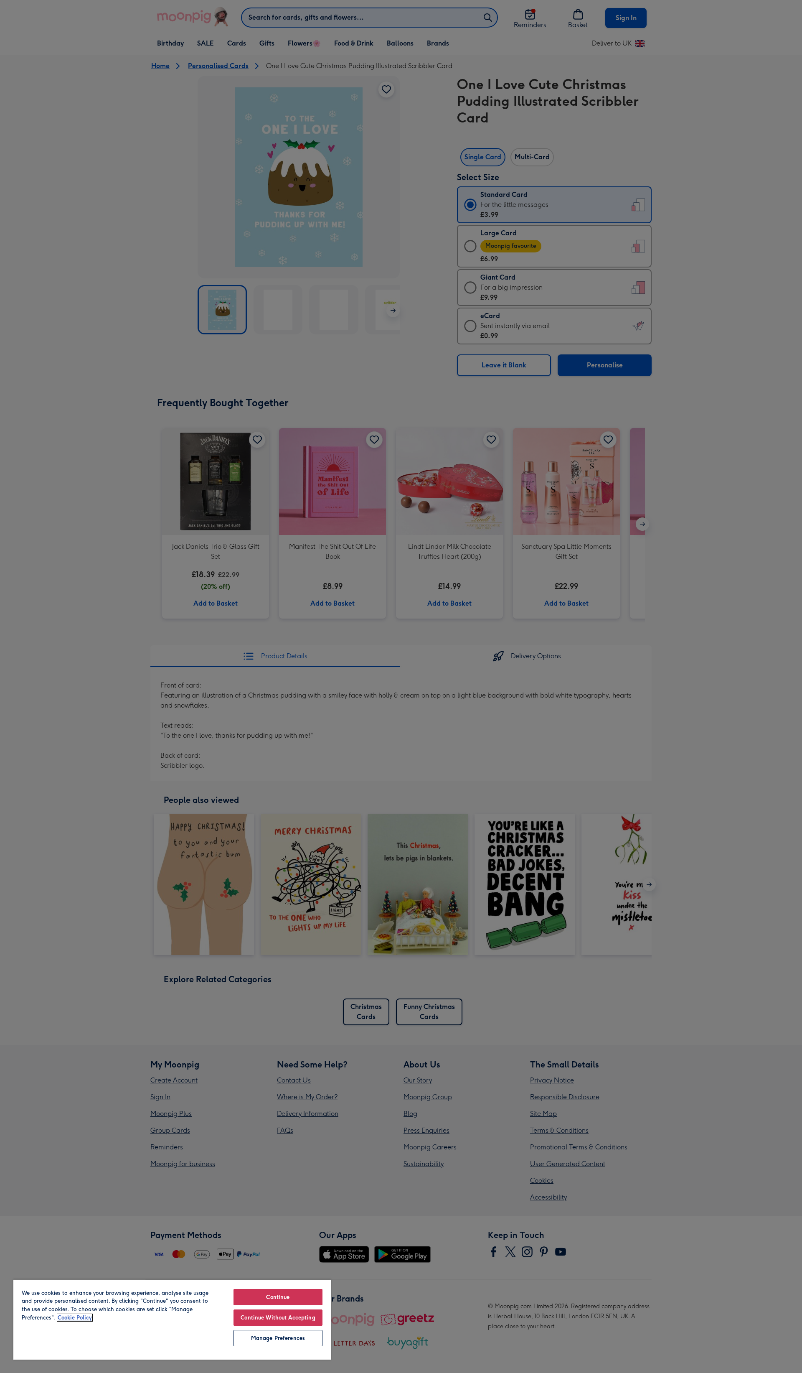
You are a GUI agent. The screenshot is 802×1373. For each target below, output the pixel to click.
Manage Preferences (278, 1338)
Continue (277, 1297)
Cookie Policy (75, 1317)
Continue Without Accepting (278, 1317)
